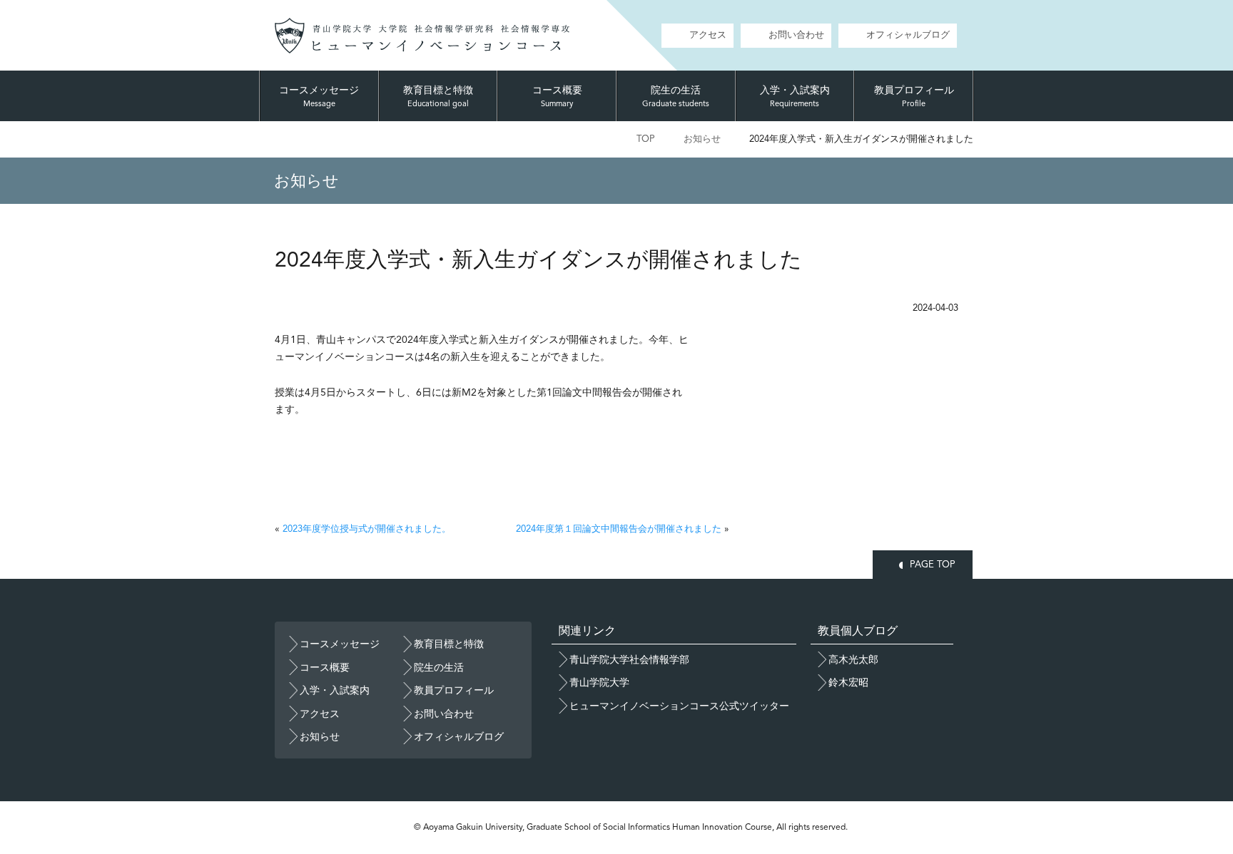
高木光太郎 (853, 659)
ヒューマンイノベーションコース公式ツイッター (679, 705)
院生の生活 (675, 96)
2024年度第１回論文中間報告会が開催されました (618, 528)
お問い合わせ (796, 34)
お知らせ (702, 138)
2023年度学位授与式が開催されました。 (367, 528)
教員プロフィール (914, 96)
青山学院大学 (599, 682)
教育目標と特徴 (438, 96)
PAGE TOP (932, 564)
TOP (645, 138)
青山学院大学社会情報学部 (629, 659)
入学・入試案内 (795, 96)
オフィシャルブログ (908, 34)
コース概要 (557, 96)
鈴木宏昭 (848, 682)
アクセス (707, 34)
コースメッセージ (319, 96)
